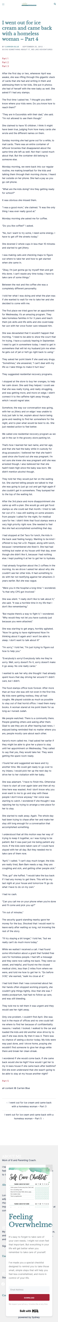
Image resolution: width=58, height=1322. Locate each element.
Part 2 (5, 62)
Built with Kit (29, 1310)
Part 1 (5, 58)
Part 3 (5, 66)
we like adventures (42, 49)
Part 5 (5, 1080)
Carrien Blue (12, 47)
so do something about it (16, 49)
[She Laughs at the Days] (28, 4)
